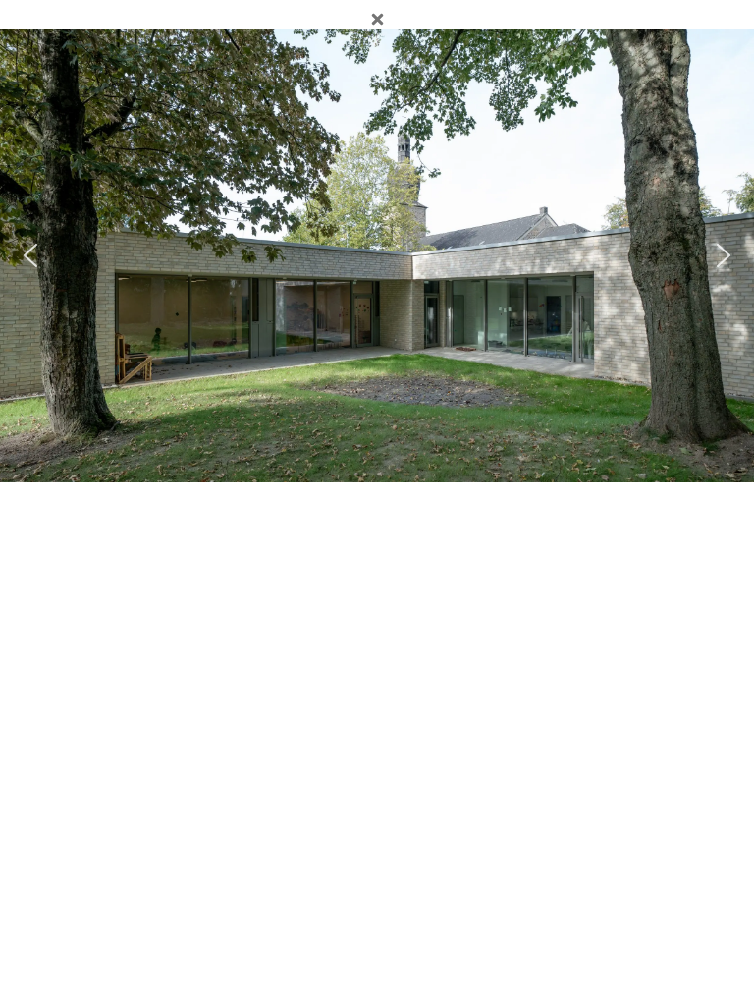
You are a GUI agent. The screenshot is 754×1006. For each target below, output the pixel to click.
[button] (30, 255)
